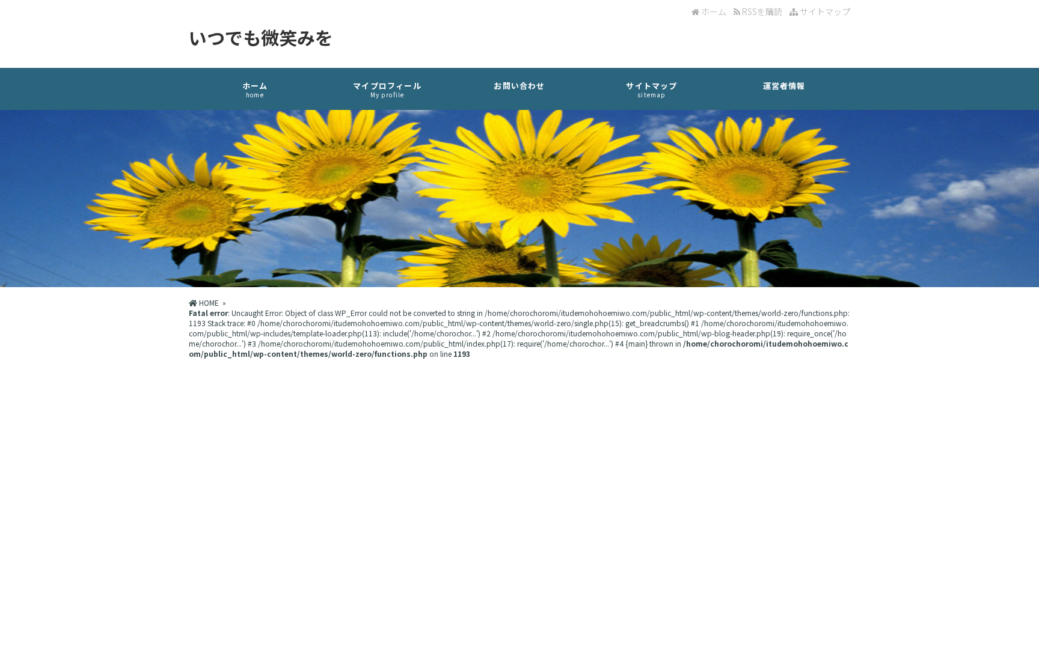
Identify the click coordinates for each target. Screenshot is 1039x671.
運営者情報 (784, 85)
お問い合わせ (519, 85)
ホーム (712, 11)
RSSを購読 (763, 11)
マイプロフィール (387, 89)
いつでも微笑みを (261, 37)
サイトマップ (824, 11)
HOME (208, 302)
